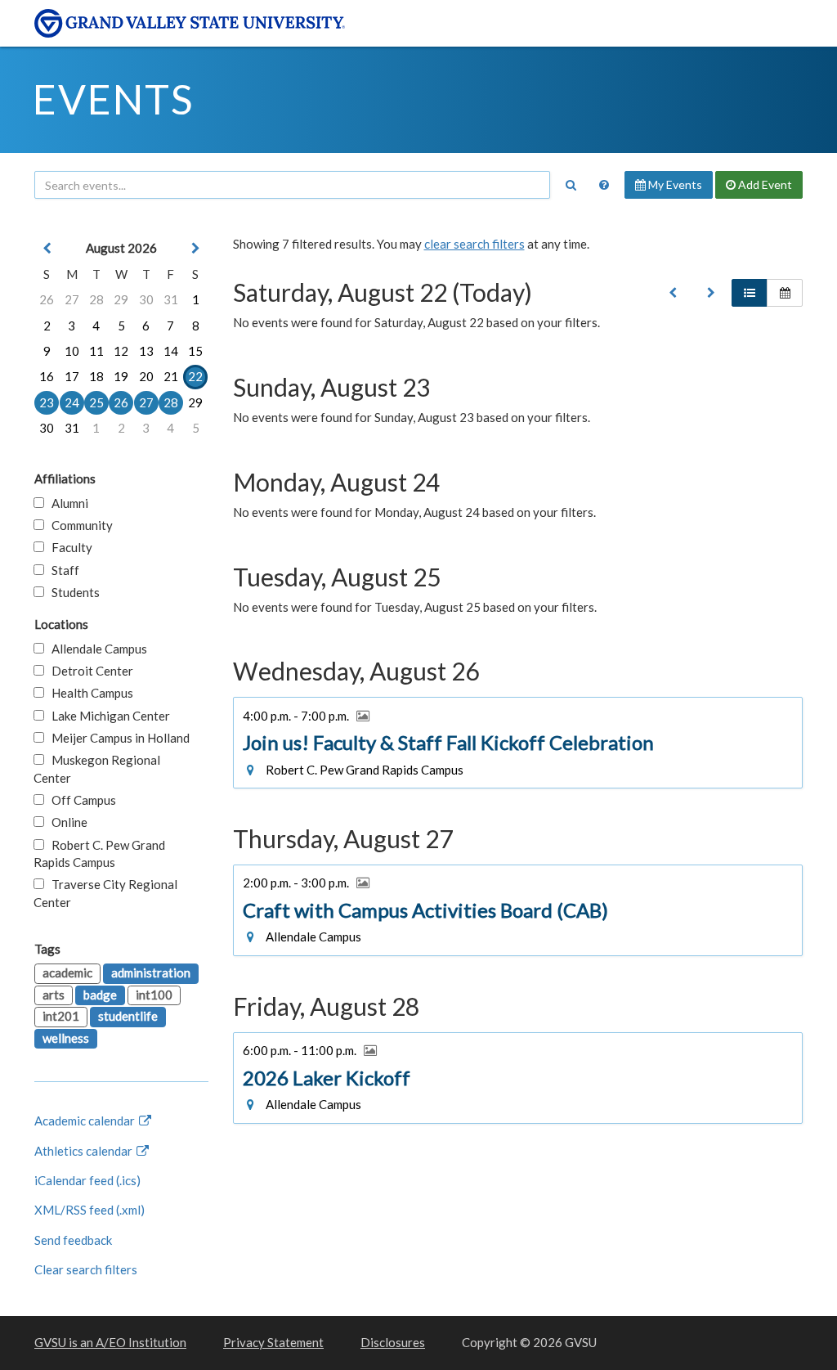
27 (72, 299)
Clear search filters (85, 1269)
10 (72, 351)
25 (96, 402)
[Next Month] (195, 248)
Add (764, 184)
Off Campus (80, 800)
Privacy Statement (273, 1342)
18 (96, 376)
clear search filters (474, 243)
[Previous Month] (46, 248)
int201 (61, 1015)
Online (65, 822)
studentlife (128, 1015)
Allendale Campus (95, 648)
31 (170, 299)
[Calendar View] (785, 293)
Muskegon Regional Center (97, 768)
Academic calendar (85, 1120)
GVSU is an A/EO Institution (110, 1342)
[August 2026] (673, 293)
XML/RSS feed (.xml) (89, 1209)
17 (72, 376)
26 (46, 299)
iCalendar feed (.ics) (87, 1180)
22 (195, 376)
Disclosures (392, 1342)
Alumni (66, 503)
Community (78, 525)
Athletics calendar (84, 1150)
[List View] (750, 293)
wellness (66, 1038)
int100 (154, 994)
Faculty (68, 547)
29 (121, 299)
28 (96, 299)
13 (146, 351)
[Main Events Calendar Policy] (604, 185)
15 (195, 351)
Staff (61, 570)
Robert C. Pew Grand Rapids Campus (99, 853)
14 (170, 351)
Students (72, 592)
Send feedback (73, 1240)
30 (146, 299)
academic (67, 972)
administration (150, 972)
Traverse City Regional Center (105, 893)
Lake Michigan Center (107, 715)
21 (170, 376)
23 (46, 402)
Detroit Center (88, 670)
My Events (674, 184)
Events (113, 99)
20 (146, 376)
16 (46, 376)
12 (121, 351)
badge (100, 994)
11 (96, 351)
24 (72, 402)
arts (54, 994)
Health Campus (88, 692)
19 (121, 376)
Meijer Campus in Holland (117, 737)
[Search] (571, 185)
